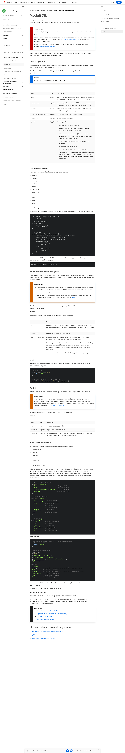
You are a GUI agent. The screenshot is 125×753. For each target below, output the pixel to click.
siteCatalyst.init (105, 25)
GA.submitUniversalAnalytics (56, 405)
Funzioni (5, 38)
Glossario (5, 104)
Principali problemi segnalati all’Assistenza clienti (10, 96)
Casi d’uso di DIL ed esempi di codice (12, 71)
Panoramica (6, 35)
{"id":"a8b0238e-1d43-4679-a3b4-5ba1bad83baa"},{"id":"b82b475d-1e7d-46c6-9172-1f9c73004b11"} (58, 22)
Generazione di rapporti (9, 42)
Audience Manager (46, 10)
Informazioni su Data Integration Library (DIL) (13, 53)
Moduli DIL (7, 64)
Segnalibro (106, 18)
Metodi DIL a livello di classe (11, 57)
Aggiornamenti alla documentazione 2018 (43, 638)
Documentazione (34, 10)
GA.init (73, 297)
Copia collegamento (115, 18)
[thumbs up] (67, 750)
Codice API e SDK (6, 45)
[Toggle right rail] (102, 7)
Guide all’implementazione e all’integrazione (10, 82)
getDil (33, 635)
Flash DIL (6, 75)
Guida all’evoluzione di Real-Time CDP (12, 28)
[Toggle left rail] (23, 7)
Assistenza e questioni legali (10, 93)
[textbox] (12, 15)
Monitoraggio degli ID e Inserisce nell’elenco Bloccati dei (48, 631)
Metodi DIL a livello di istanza (11, 61)
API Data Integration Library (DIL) (11, 48)
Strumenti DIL (7, 68)
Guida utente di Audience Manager (64, 10)
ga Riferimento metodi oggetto (45, 619)
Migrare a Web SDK (7, 31)
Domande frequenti (8, 89)
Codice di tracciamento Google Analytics (48, 611)
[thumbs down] (71, 750)
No (108, 14)
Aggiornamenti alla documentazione (12, 100)
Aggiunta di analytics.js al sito (45, 616)
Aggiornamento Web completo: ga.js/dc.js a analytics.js (52, 613)
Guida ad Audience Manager (10, 25)
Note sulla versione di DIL (10, 78)
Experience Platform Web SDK (71, 39)
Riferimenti (6, 86)
